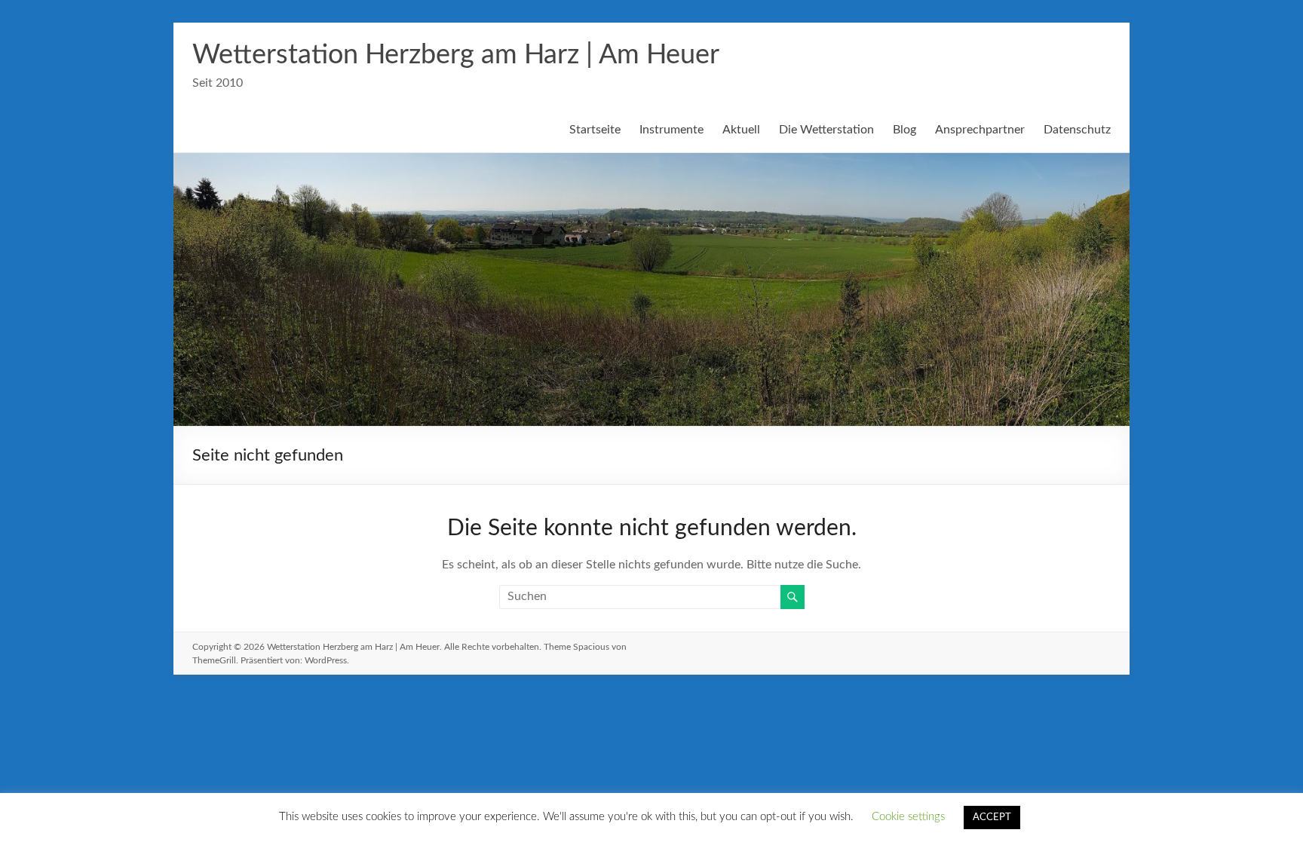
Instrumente (671, 130)
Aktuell (741, 130)
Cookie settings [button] (908, 816)
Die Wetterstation (826, 130)
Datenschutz (1077, 130)
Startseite (595, 130)
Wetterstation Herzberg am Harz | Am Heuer (455, 55)
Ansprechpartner (980, 130)
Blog (904, 130)
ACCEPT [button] (992, 817)
